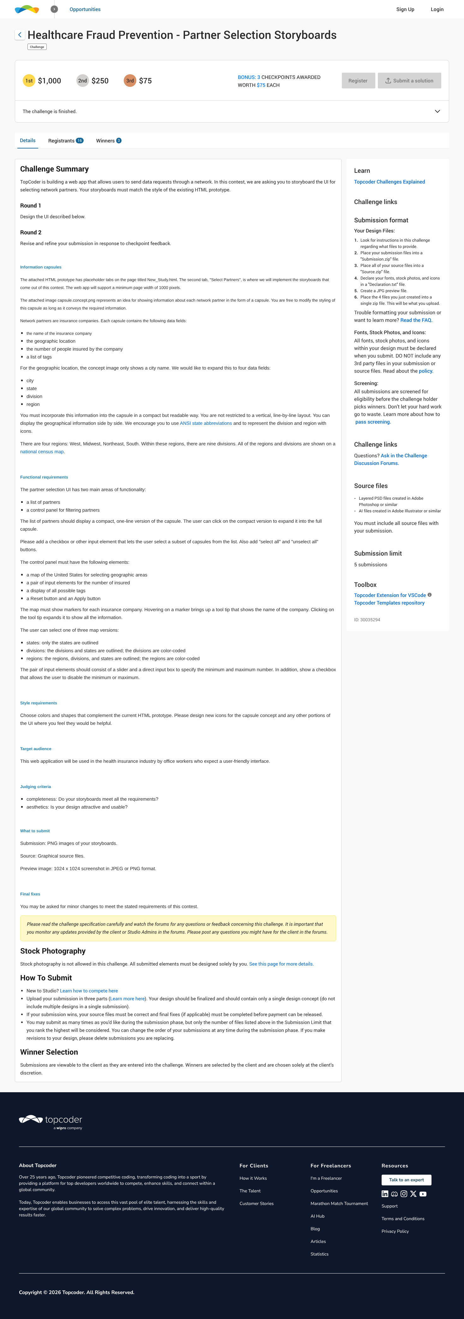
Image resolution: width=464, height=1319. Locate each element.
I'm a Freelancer (326, 1178)
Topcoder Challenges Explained (389, 181)
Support (390, 1206)
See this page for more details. (281, 964)
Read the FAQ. (416, 319)
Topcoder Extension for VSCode (390, 595)
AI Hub (317, 1216)
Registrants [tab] (65, 140)
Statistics (320, 1254)
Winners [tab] (108, 140)
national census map (42, 452)
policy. (426, 370)
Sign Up (405, 9)
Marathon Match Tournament (339, 1204)
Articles (318, 1241)
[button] (54, 9)
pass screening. (373, 421)
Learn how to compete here (89, 991)
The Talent (250, 1191)
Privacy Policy (395, 1231)
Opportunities (85, 9)
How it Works (253, 1178)
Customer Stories (257, 1204)
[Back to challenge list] (20, 35)
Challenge (37, 47)
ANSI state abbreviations (206, 423)
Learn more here (127, 999)
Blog (315, 1229)
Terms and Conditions (403, 1219)
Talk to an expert (406, 1180)
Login (437, 9)
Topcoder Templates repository (389, 602)
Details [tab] (28, 140)
